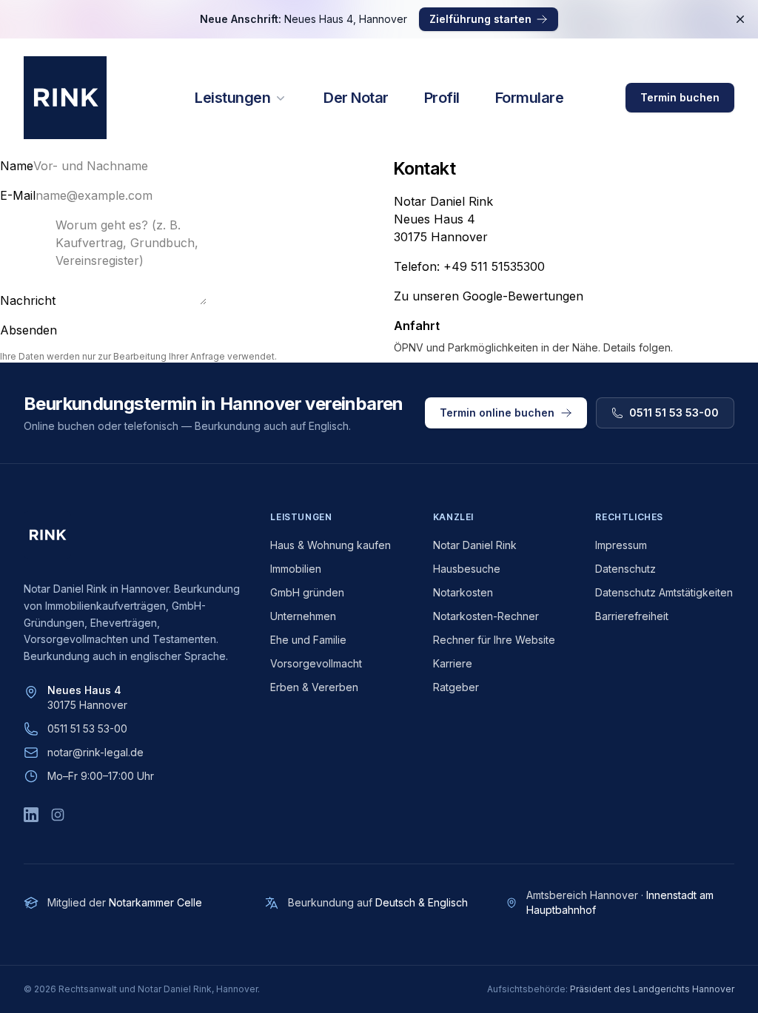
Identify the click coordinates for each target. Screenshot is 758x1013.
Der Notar (356, 98)
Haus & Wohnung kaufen (330, 545)
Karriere (452, 663)
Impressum (621, 545)
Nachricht (28, 300)
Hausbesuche (466, 568)
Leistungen (232, 98)
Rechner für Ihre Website (494, 639)
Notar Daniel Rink (475, 545)
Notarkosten (463, 592)
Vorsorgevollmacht (316, 663)
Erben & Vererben (314, 687)
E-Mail (18, 195)
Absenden (28, 330)
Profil (442, 98)
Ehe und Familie (308, 639)
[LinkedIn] (31, 814)
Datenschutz (625, 568)
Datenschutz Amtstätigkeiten (664, 592)
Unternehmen (303, 616)
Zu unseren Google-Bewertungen (488, 296)
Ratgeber (456, 687)
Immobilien (295, 568)
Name (16, 165)
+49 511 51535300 (494, 266)
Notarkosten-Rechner (486, 616)
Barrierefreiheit (631, 616)
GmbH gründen (307, 592)
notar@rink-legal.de (95, 752)
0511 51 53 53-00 (87, 728)
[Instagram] (57, 814)
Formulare (529, 98)
